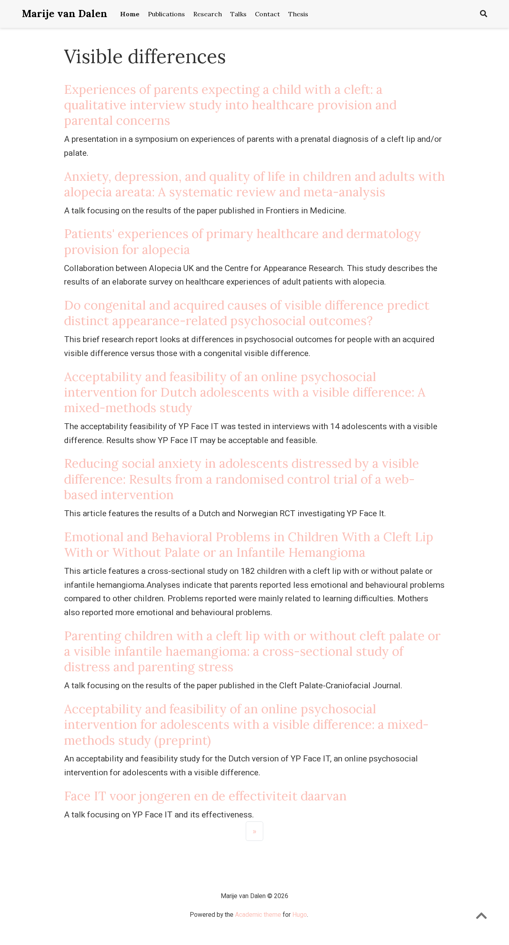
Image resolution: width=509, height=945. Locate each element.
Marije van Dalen (64, 13)
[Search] (483, 14)
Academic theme (258, 914)
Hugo (299, 914)
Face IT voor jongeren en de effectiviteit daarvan (205, 796)
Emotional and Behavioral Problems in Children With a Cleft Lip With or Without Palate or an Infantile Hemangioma (248, 544)
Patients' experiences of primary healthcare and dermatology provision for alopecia (242, 241)
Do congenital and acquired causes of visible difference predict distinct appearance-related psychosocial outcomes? (246, 313)
